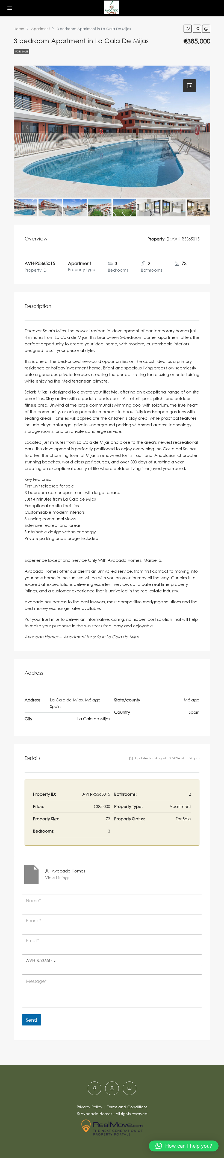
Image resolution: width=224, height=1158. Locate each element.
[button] (184, 1146)
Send (31, 1020)
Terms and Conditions (127, 1106)
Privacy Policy (89, 1106)
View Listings (57, 877)
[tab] (189, 85)
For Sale (21, 51)
